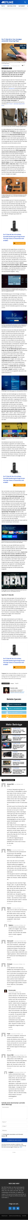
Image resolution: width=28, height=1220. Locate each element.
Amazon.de (11, 88)
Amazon (12, 683)
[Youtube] (17, 1208)
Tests (10, 68)
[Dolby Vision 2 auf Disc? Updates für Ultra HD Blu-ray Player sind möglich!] (7, 745)
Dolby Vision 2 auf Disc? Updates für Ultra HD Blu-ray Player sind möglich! (19, 747)
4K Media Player (5, 68)
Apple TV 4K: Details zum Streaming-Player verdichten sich (19, 739)
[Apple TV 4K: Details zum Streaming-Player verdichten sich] (7, 738)
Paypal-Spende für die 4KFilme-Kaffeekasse (17, 692)
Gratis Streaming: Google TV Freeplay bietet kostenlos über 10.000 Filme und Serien (19, 771)
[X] (13, 1208)
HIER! (20, 1147)
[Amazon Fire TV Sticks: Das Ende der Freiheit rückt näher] (7, 763)
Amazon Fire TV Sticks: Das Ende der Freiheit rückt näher (18, 763)
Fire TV (16, 683)
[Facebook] (10, 1208)
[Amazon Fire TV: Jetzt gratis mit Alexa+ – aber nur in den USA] (7, 731)
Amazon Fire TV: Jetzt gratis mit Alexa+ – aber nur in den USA (19, 731)
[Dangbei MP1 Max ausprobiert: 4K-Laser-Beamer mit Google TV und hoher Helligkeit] (7, 754)
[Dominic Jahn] (6, 690)
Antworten (9, 845)
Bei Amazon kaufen (20, 243)
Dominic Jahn (6, 65)
